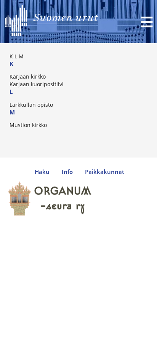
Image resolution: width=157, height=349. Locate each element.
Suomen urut (66, 17)
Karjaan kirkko (28, 76)
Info (67, 172)
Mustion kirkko (28, 125)
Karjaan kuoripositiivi (37, 84)
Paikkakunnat (104, 172)
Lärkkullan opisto (31, 104)
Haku (42, 172)
